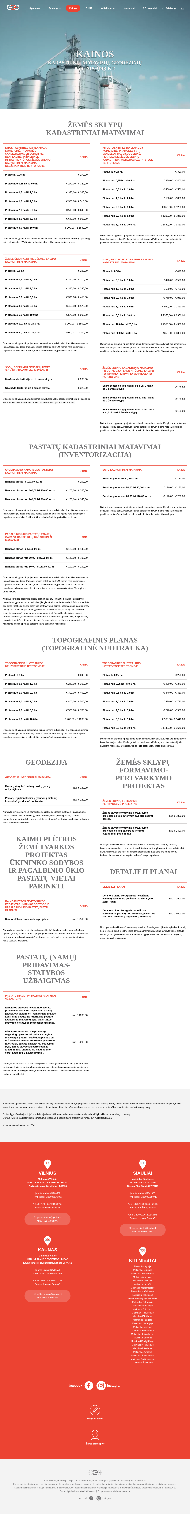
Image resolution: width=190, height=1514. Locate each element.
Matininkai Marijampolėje (143, 1287)
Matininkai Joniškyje (142, 1280)
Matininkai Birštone (142, 1337)
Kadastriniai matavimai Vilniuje (29, 1487)
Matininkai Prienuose (143, 1309)
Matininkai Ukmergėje (142, 1323)
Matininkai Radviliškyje (143, 1312)
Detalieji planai (143, 872)
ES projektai (150, 8)
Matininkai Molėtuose (142, 1295)
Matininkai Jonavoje (142, 1277)
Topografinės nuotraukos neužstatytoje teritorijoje (25, 665)
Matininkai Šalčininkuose (143, 1359)
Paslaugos (55, 8)
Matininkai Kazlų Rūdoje (142, 1341)
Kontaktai (129, 8)
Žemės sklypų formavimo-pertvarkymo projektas (143, 774)
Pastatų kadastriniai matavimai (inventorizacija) (95, 450)
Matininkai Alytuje (142, 1266)
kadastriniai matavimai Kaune (59, 1487)
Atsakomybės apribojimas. (133, 1480)
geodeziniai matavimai (47, 1484)
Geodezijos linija (65, 1480)
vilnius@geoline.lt (52, 1217)
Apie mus (34, 8)
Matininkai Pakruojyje (142, 1302)
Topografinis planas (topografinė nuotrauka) (95, 644)
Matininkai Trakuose (142, 1320)
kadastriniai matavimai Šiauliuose (124, 1487)
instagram (114, 1385)
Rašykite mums (95, 1418)
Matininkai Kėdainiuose (143, 1330)
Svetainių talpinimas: (70, 1491)
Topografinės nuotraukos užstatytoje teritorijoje (121, 665)
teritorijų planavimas (115, 1484)
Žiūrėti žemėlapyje (95, 1443)
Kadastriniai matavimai (24, 1484)
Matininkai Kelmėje (142, 1284)
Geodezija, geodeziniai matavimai (28, 777)
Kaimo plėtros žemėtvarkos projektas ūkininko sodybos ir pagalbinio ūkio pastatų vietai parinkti (46, 862)
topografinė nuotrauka (94, 1484)
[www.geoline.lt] (16, 8)
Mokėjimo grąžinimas (109, 1480)
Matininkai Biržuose (142, 1270)
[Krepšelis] (183, 8)
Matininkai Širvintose (143, 1362)
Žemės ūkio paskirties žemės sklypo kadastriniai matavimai (30, 260)
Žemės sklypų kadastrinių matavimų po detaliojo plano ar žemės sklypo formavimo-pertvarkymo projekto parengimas (128, 372)
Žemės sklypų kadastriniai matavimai (95, 128)
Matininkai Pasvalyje (143, 1305)
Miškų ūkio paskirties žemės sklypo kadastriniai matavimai (127, 261)
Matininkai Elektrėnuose (142, 1273)
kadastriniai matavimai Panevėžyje (158, 1487)
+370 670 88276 (50, 1221)
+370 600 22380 (145, 1231)
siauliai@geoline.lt (147, 1228)
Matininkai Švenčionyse (142, 1355)
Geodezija (46, 762)
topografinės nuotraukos (70, 1484)
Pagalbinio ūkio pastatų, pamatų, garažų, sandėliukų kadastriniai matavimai (28, 537)
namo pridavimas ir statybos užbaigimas (156, 1484)
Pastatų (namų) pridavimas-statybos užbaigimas (46, 968)
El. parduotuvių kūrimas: (110, 1491)
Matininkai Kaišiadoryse (142, 1334)
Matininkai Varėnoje (142, 1327)
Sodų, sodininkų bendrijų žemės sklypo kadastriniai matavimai (27, 369)
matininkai (131, 1484)
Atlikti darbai (108, 8)
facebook (75, 1385)
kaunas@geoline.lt (53, 1294)
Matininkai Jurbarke (142, 1352)
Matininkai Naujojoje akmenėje (142, 1298)
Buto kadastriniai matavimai (122, 469)
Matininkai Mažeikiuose (142, 1291)
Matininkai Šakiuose (142, 1348)
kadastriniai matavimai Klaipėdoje (91, 1487)
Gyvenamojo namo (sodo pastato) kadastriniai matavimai (29, 471)
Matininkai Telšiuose (142, 1316)
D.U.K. (89, 8)
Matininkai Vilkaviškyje (143, 1345)
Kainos (73, 8)
